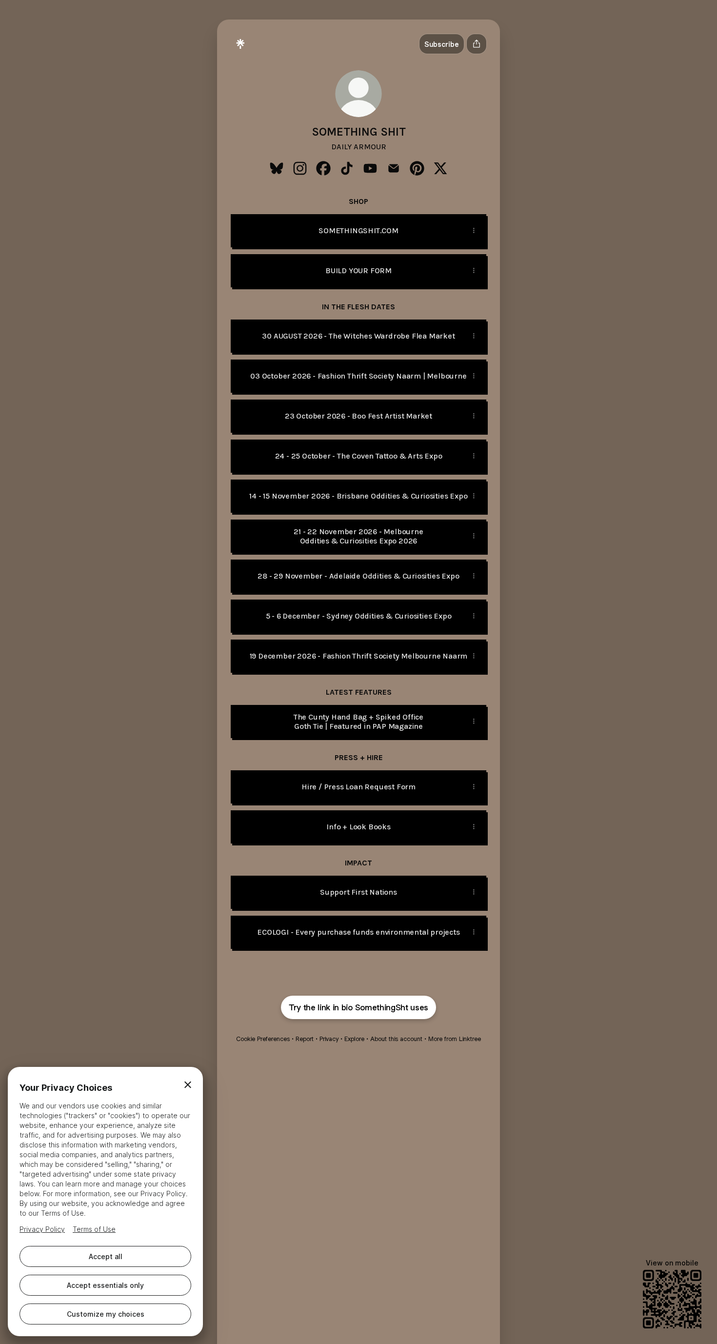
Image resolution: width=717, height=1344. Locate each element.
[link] (276, 168)
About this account (396, 1039)
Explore (354, 1039)
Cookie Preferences (263, 1039)
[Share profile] (476, 44)
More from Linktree (454, 1039)
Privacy (329, 1039)
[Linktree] (240, 44)
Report (305, 1039)
